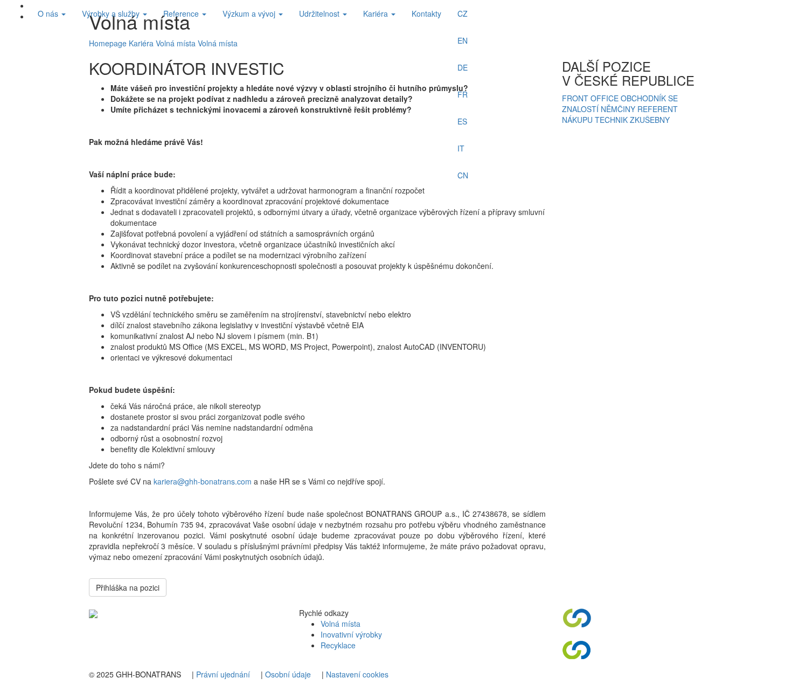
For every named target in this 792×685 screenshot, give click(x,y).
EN (462, 40)
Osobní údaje (288, 674)
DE (462, 67)
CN (462, 175)
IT (460, 148)
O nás (49, 13)
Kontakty (426, 13)
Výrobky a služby (112, 13)
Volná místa (340, 623)
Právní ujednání (223, 674)
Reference (182, 13)
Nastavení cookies (357, 674)
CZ (462, 13)
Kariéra (376, 13)
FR (462, 94)
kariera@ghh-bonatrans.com (203, 481)
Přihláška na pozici (127, 587)
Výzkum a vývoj (250, 13)
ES (462, 121)
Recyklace (338, 645)
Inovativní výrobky (351, 634)
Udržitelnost (320, 13)
